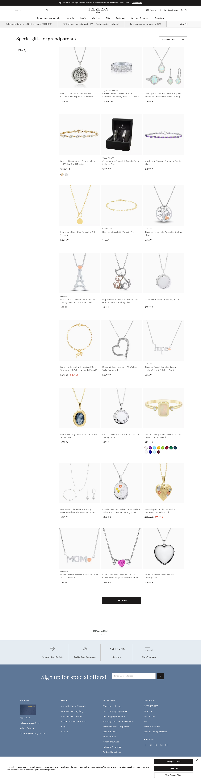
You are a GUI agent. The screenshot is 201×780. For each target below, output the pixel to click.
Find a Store (149, 716)
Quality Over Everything (84, 657)
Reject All (174, 768)
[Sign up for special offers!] (160, 676)
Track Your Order (152, 727)
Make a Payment (27, 728)
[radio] (62, 174)
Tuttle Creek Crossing (171, 10)
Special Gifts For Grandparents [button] (46, 38)
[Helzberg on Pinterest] (156, 745)
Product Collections (112, 752)
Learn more (137, 3)
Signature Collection (110, 90)
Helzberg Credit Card (30, 723)
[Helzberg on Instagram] (161, 745)
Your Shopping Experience (115, 711)
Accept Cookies (174, 761)
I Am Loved (148, 229)
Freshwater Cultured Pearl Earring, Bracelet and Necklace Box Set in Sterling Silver (79, 512)
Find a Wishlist (109, 737)
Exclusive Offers (110, 732)
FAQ (146, 722)
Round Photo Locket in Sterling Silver (161, 300)
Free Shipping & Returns (114, 716)
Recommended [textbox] (168, 40)
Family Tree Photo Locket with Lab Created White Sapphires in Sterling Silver (76, 97)
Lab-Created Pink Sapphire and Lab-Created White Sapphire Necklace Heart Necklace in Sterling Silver (120, 578)
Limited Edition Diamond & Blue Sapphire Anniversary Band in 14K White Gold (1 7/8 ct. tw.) (121, 97)
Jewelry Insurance (111, 742)
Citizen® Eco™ (108, 158)
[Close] (197, 760)
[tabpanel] (100, 330)
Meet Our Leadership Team (73, 722)
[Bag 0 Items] (186, 10)
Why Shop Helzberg (112, 706)
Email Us (148, 711)
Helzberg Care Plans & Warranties (118, 722)
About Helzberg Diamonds (73, 706)
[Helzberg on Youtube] (166, 745)
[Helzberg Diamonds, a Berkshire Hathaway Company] (98, 10)
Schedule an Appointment (156, 732)
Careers (64, 732)
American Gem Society (52, 657)
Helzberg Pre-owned (112, 747)
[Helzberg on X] (150, 745)
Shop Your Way (149, 657)
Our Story (116, 657)
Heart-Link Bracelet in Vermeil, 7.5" (118, 232)
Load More (122, 600)
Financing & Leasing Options (33, 733)
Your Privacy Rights (173, 775)
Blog (63, 727)
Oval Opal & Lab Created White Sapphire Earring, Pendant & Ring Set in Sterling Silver (163, 97)
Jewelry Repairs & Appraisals (116, 727)
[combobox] (31, 10)
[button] (153, 10)
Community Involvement (72, 716)
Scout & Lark (107, 229)
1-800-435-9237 (151, 706)
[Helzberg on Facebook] (145, 745)
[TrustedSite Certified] (100, 632)
